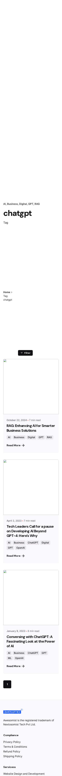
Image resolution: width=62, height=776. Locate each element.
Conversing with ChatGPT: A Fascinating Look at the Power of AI (31, 641)
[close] (23, 282)
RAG (37, 203)
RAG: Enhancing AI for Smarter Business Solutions (31, 428)
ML (9, 658)
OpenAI (20, 547)
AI (4, 203)
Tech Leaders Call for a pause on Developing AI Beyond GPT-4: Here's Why (30, 531)
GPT (30, 203)
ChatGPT (33, 542)
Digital (23, 203)
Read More (14, 445)
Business (12, 203)
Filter (27, 352)
